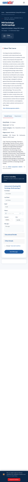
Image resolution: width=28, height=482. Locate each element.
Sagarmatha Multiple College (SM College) (15, 12)
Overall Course (8, 116)
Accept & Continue (14, 479)
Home (2, 12)
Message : (6, 223)
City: (16, 217)
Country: (6, 217)
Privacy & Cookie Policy (12, 475)
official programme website (15, 166)
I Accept (13, 245)
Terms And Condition (15, 245)
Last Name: (7, 197)
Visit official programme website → (11, 108)
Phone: (6, 210)
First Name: (7, 190)
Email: (6, 204)
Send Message (14, 251)
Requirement (18, 116)
